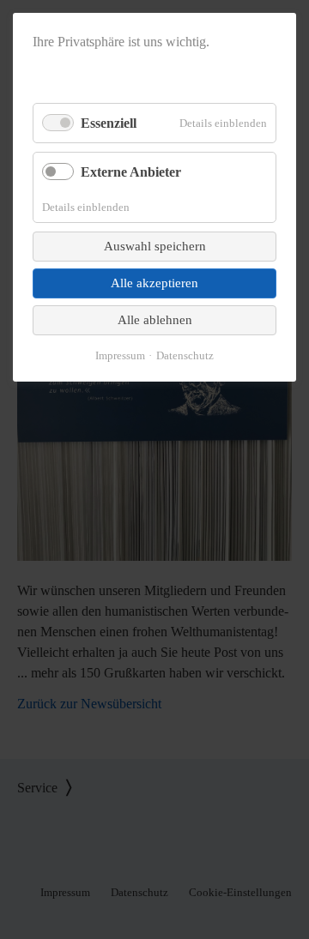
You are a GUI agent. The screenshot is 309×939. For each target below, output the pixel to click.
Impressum (120, 355)
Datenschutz (185, 355)
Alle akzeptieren (154, 283)
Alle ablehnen (155, 320)
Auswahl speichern (155, 246)
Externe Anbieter (131, 172)
